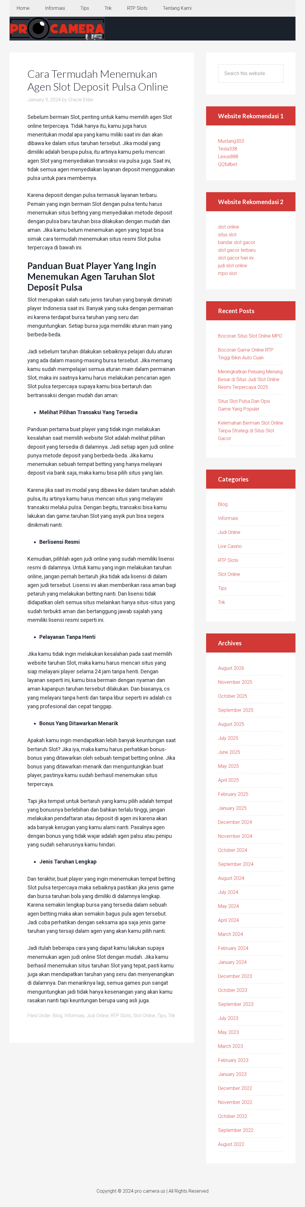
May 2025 (228, 766)
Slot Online (144, 1015)
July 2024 (228, 892)
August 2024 (231, 878)
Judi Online (97, 1015)
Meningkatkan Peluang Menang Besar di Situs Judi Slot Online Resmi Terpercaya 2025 (250, 379)
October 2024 (232, 850)
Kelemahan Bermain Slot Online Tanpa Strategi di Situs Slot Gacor (250, 430)
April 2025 (228, 780)
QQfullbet (227, 164)
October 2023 (232, 990)
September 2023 (235, 1004)
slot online (228, 227)
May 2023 (228, 1032)
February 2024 (233, 948)
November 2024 (235, 836)
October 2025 (232, 696)
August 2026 (231, 668)
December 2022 (235, 1088)
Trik (171, 1015)
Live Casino (230, 546)
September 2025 (235, 710)
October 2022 (232, 1116)
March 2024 (230, 934)
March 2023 (230, 1046)
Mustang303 (231, 141)
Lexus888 (228, 156)
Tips (161, 1015)
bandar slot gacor (236, 242)
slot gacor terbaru (237, 250)
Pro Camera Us (57, 29)
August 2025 (231, 724)
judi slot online (232, 265)
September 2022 (235, 1130)
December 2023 (235, 976)
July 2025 (228, 738)
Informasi (74, 1015)
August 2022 (231, 1144)
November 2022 (235, 1102)
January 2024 (232, 962)
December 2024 (235, 822)
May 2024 (228, 906)
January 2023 (232, 1074)
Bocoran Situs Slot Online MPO (250, 336)
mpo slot (227, 273)
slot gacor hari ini (235, 258)
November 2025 (235, 682)
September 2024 (235, 864)
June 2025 (229, 752)
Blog (57, 1015)
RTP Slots (121, 1015)
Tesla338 (227, 149)
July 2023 (228, 1018)
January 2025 (232, 808)
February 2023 (233, 1060)
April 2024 (228, 920)
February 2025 (233, 794)
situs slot (227, 234)
